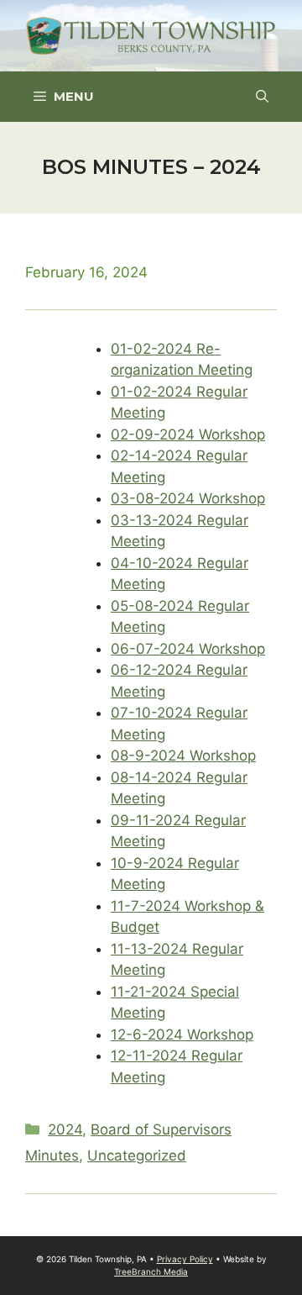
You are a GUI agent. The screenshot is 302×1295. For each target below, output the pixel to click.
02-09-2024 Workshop (188, 434)
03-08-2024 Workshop (188, 498)
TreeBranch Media (151, 1271)
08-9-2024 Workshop (183, 755)
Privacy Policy (185, 1259)
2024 (65, 1129)
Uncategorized (136, 1155)
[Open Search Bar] (262, 96)
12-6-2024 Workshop (182, 1034)
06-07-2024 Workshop (188, 648)
